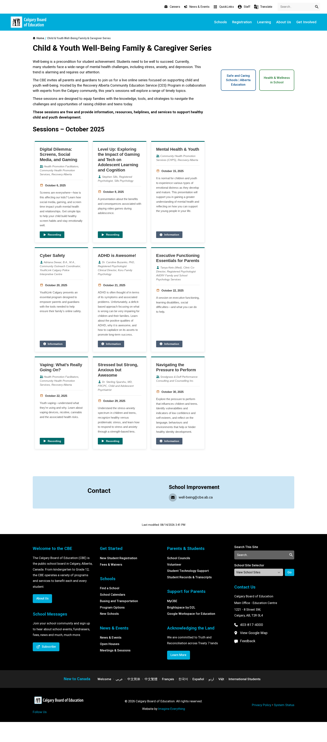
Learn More (178, 655)
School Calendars (112, 594)
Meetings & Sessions (115, 650)
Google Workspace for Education (191, 614)
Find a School (109, 588)
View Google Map (254, 633)
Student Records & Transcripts (189, 577)
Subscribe (49, 646)
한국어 (183, 679)
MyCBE (172, 601)
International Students (245, 679)
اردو (211, 679)
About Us (42, 598)
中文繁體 (151, 679)
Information (171, 234)
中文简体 (133, 679)
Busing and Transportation (119, 601)
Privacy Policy (261, 705)
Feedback (247, 641)
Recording (54, 234)
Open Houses (109, 644)
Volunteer (174, 564)
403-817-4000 (251, 625)
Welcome (104, 679)
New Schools (109, 614)
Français (168, 679)
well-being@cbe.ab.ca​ (196, 497)
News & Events (110, 637)
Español (198, 679)
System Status (284, 705)
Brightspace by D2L (181, 607)
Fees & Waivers (111, 564)
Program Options (112, 607)
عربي (119, 679)
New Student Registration (118, 558)
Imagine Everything (171, 709)
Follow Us (40, 712)
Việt (221, 679)
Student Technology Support (188, 571)
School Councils (178, 558)
